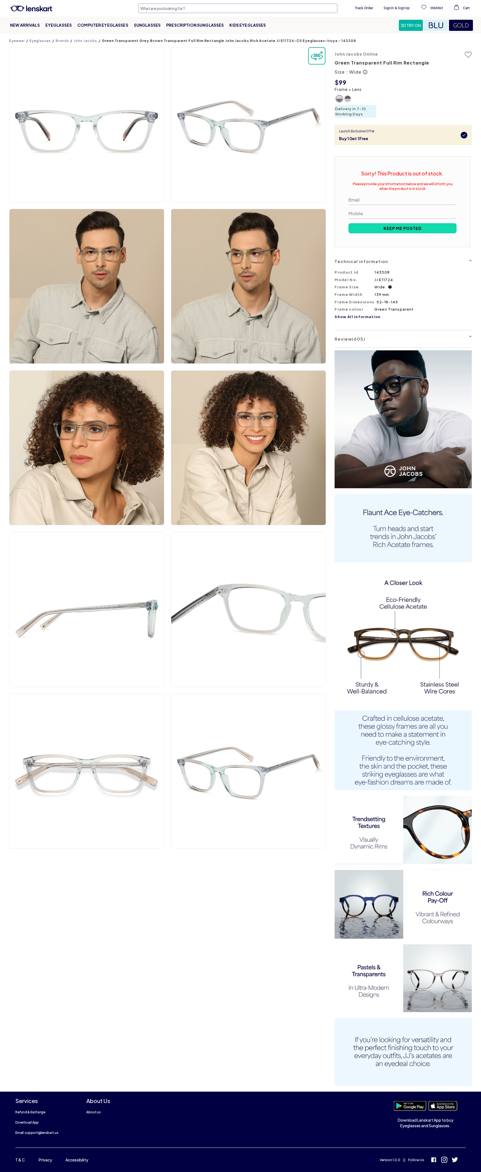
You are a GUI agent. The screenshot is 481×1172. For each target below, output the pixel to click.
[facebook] (433, 1160)
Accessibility (76, 1159)
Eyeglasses (58, 25)
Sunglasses (147, 25)
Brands (62, 41)
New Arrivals (25, 25)
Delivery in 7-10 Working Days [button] (350, 111)
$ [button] (337, 82)
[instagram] (444, 1160)
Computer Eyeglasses (102, 25)
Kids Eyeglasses (247, 25)
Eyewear (17, 41)
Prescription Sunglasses (195, 25)
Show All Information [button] (358, 316)
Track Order (364, 8)
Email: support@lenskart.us (36, 1133)
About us (93, 1112)
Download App (27, 1122)
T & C (20, 1159)
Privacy (45, 1159)
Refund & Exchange (30, 1112)
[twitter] (455, 1160)
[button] (411, 25)
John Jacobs (85, 41)
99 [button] (343, 82)
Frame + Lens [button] (348, 89)
